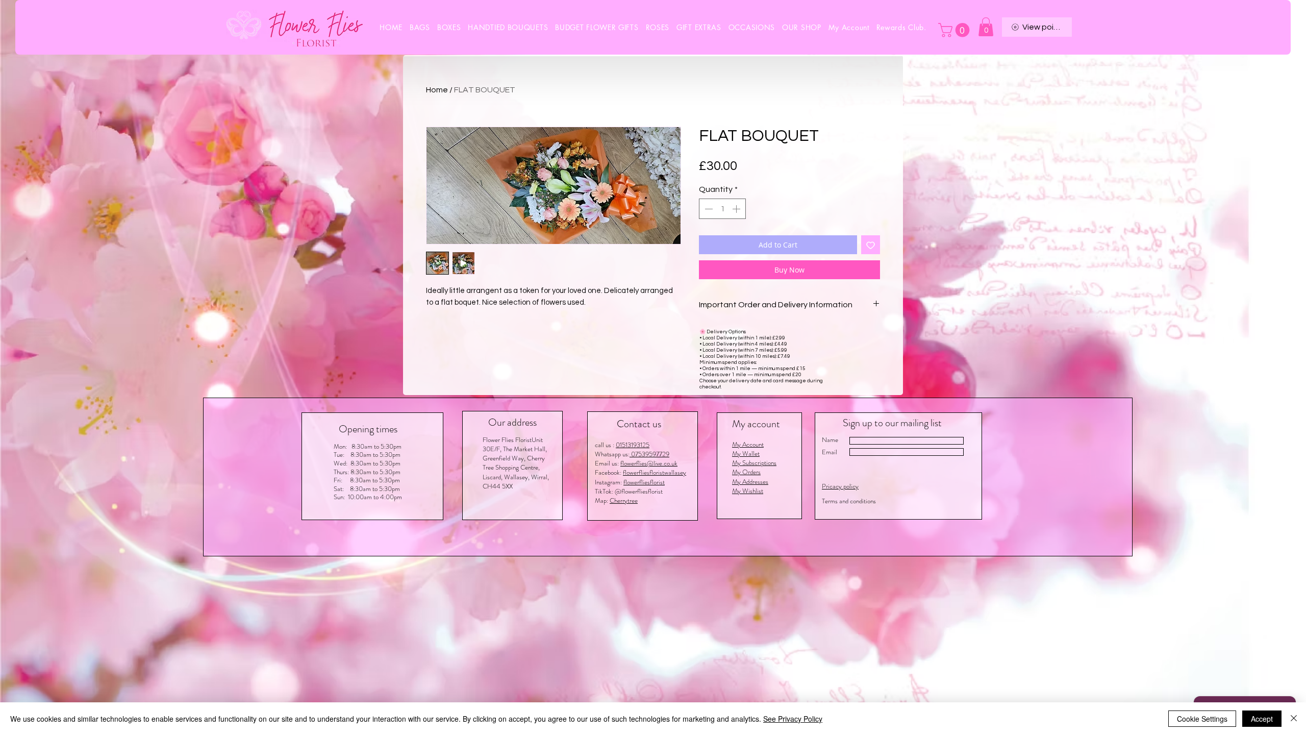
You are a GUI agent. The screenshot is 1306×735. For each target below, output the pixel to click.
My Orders (746, 472)
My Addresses (750, 481)
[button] (751, 27)
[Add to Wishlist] (870, 244)
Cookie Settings (1202, 719)
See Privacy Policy (792, 719)
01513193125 (632, 445)
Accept (1262, 719)
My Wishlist (747, 491)
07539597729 (649, 454)
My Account (748, 444)
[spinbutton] (722, 208)
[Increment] (737, 208)
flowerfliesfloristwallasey (654, 472)
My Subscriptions (754, 463)
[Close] (1294, 718)
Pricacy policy (840, 486)
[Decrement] (707, 208)
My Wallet (746, 453)
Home (437, 90)
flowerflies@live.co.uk (648, 463)
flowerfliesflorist (644, 482)
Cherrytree (624, 500)
